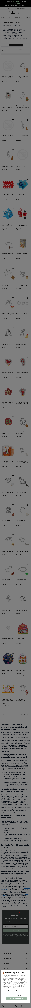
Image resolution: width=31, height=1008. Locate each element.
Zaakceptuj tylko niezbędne (16, 991)
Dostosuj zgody (16, 995)
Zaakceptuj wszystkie (16, 998)
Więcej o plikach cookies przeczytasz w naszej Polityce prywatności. (15, 986)
